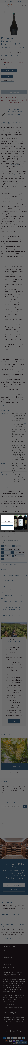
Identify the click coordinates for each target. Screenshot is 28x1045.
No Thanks (7, 527)
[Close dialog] (26, 515)
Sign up (7, 525)
